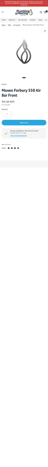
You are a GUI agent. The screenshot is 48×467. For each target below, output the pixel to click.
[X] (11, 148)
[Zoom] (45, 30)
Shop (40, 20)
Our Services (22, 20)
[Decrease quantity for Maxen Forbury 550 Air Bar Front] (3, 114)
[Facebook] (8, 148)
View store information (18, 135)
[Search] (41, 12)
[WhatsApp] (15, 148)
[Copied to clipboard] (18, 148)
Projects (33, 20)
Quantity (5, 109)
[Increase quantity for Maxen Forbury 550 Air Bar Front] (11, 114)
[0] (44, 12)
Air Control (16, 25)
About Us (12, 20)
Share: (4, 148)
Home (4, 20)
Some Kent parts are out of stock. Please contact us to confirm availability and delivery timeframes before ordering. (24, 3)
